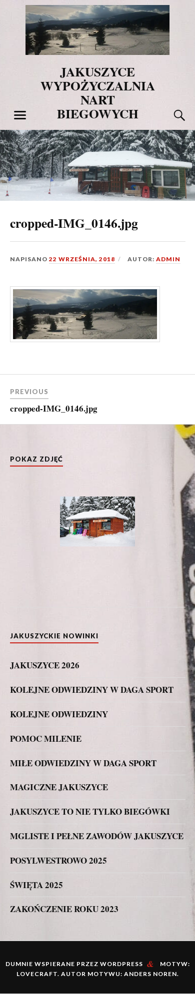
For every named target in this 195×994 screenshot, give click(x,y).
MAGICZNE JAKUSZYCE (59, 787)
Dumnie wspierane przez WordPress (74, 964)
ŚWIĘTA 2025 (36, 885)
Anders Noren (150, 974)
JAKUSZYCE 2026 (45, 665)
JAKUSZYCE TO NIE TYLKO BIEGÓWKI (90, 812)
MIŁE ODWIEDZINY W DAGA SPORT (83, 763)
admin (168, 259)
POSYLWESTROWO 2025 (58, 861)
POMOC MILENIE (46, 739)
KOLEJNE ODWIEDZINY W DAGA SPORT (92, 690)
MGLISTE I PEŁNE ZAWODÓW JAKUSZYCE (97, 836)
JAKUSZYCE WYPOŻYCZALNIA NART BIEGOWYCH (97, 92)
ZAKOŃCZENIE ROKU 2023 (64, 909)
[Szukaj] (170, 115)
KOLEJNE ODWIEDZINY (59, 714)
